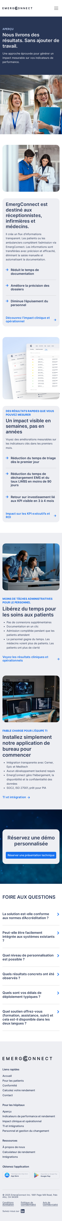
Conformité (9, 1085)
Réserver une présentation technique (31, 855)
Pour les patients (13, 1080)
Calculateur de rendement (18, 1152)
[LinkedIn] (23, 1211)
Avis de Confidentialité (50, 1203)
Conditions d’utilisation (8, 1203)
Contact (7, 1095)
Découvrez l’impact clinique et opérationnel (28, 319)
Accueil (7, 1075)
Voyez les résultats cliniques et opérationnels (25, 658)
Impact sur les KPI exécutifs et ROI (28, 515)
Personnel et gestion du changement (25, 1130)
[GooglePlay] (46, 1176)
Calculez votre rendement (18, 1090)
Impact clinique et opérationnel (21, 1121)
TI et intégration (14, 797)
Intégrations (10, 1156)
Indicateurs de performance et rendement (28, 1116)
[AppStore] (16, 1176)
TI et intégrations (13, 1126)
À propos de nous (13, 1147)
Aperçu (7, 1111)
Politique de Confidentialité (28, 1203)
